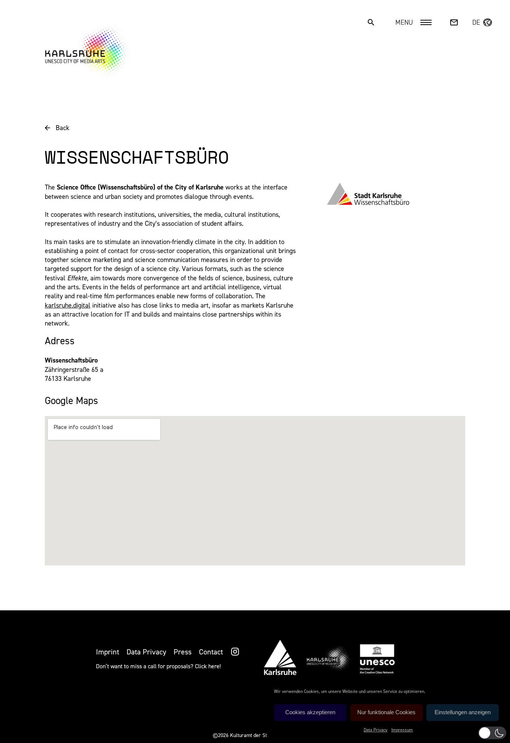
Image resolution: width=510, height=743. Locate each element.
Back (62, 127)
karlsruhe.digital (67, 305)
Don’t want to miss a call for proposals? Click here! (158, 666)
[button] (492, 733)
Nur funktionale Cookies (386, 712)
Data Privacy (376, 730)
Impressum (402, 730)
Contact (211, 652)
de (476, 22)
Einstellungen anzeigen (463, 712)
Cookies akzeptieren (310, 712)
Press (183, 652)
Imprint (107, 652)
